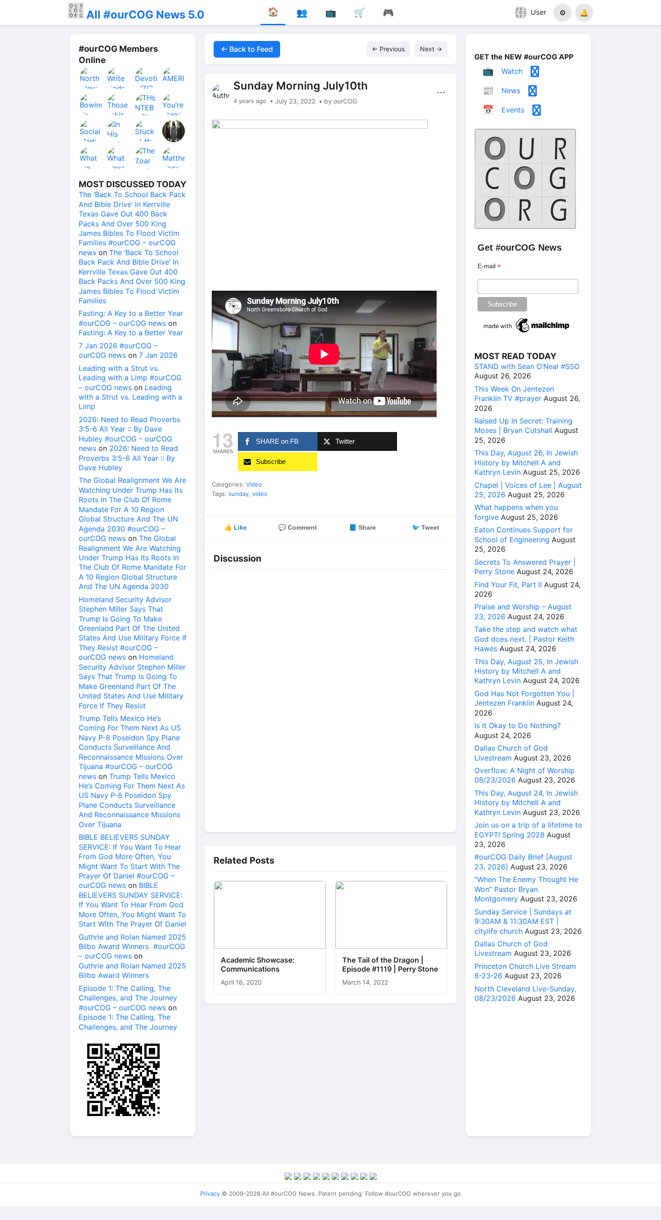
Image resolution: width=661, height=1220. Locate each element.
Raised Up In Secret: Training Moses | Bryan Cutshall (523, 425)
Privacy (210, 1193)
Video (254, 484)
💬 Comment (297, 527)
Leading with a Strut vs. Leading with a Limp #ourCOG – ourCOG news (130, 378)
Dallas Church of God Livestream (511, 752)
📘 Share (362, 527)
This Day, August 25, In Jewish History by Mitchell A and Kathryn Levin (526, 671)
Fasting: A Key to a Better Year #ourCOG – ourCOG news (131, 318)
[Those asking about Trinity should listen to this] (118, 104)
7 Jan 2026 (158, 355)
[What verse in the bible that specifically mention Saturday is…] (118, 157)
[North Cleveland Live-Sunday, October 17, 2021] (91, 78)
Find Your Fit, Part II (508, 584)
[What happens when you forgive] (174, 131)
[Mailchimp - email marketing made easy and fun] (527, 332)
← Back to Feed (247, 49)
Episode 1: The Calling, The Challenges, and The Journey (128, 1022)
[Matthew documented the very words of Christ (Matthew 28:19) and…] (174, 157)
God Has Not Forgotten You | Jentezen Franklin (524, 698)
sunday (238, 493)
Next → (431, 49)
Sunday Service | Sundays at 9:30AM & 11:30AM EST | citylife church (523, 921)
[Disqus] (330, 698)
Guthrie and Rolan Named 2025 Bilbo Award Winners (132, 970)
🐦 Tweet (425, 527)
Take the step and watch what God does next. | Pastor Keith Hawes (525, 639)
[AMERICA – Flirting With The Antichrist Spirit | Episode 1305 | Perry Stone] (174, 78)
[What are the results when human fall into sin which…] (91, 157)
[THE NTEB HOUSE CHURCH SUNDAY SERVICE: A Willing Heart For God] (146, 104)
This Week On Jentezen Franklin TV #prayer (514, 393)
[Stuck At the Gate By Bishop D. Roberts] (146, 131)
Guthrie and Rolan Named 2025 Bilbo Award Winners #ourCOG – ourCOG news (132, 946)
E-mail (489, 266)
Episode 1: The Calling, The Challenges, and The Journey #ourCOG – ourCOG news (128, 998)
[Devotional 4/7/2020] (146, 78)
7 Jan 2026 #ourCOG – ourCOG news (118, 350)
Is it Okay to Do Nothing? (517, 725)
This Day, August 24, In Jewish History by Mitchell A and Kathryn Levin (526, 802)
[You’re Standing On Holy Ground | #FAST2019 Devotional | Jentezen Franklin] (174, 104)
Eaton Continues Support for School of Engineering (523, 534)
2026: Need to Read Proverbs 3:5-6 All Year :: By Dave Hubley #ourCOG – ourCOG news (129, 434)
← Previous (388, 49)
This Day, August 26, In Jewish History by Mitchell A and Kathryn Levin (526, 462)
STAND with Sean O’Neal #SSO (527, 366)
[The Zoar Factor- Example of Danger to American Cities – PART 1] (146, 157)
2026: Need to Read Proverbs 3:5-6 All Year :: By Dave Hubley (128, 458)
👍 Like (235, 527)
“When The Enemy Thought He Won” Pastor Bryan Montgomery (526, 889)
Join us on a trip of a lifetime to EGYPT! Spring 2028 (528, 829)
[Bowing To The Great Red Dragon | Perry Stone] (91, 104)
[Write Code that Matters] (118, 78)
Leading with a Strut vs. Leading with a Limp (130, 397)
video (260, 493)
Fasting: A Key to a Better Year (131, 332)
